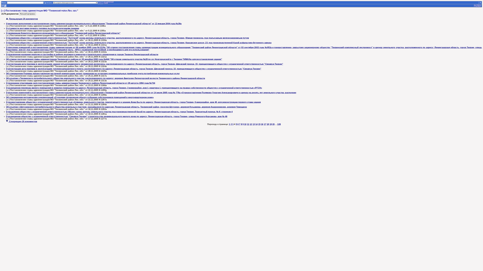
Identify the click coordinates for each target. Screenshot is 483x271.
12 (251, 124)
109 (279, 124)
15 (259, 124)
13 (254, 124)
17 (265, 124)
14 (256, 124)
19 (271, 124)
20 (273, 124)
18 (268, 124)
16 (262, 124)
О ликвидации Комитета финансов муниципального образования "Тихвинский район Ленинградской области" (63, 33)
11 (248, 124)
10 (245, 124)
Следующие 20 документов (22, 121)
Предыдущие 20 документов (23, 19)
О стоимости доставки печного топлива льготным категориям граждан (42, 28)
